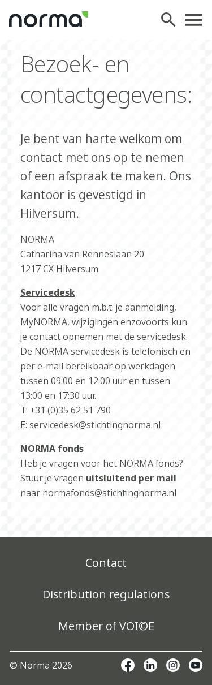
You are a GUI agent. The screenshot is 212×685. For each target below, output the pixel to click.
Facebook (128, 665)
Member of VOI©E (106, 626)
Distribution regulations (106, 594)
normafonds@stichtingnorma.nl (109, 492)
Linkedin (150, 665)
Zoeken (171, 19)
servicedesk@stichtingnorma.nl (94, 425)
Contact (106, 562)
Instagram (173, 665)
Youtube (195, 665)
